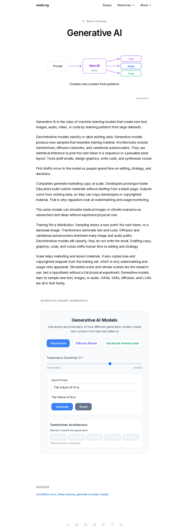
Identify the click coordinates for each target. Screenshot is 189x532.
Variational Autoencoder (122, 343)
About (144, 5)
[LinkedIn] (77, 525)
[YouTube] (86, 525)
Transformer (58, 343)
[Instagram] (94, 525)
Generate (62, 407)
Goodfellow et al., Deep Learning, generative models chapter (72, 494)
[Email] (121, 525)
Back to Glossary (97, 21)
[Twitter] (68, 525)
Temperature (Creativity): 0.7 (65, 357)
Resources (124, 5)
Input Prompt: (59, 380)
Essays (107, 5)
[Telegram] (112, 525)
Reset (83, 407)
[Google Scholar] (103, 525)
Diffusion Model (86, 343)
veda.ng (42, 5)
